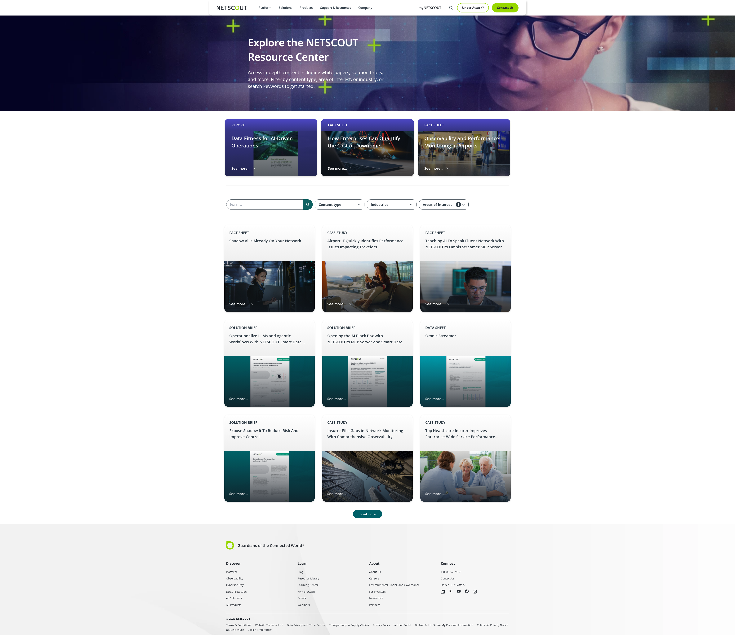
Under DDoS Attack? (453, 585)
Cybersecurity (235, 585)
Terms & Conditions (238, 625)
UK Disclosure (235, 630)
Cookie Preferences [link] (260, 630)
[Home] (232, 8)
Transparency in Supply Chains (349, 625)
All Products (233, 605)
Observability (234, 578)
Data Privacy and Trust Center (306, 625)
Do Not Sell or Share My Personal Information (444, 625)
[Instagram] (475, 591)
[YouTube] (459, 591)
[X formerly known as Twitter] (451, 590)
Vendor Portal (402, 625)
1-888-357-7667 (451, 572)
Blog (300, 572)
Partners (374, 605)
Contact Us (505, 8)
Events (302, 598)
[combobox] (339, 204)
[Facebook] (467, 591)
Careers (374, 578)
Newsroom (376, 598)
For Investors (377, 591)
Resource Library (308, 578)
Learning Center (308, 585)
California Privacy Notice (492, 625)
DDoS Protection (236, 591)
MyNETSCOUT (306, 591)
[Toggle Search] (451, 8)
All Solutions (234, 598)
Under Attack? (473, 8)
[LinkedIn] (443, 591)
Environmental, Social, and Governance (394, 585)
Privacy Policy (381, 625)
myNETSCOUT (429, 7)
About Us (375, 572)
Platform (265, 8)
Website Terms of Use (269, 625)
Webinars (304, 605)
